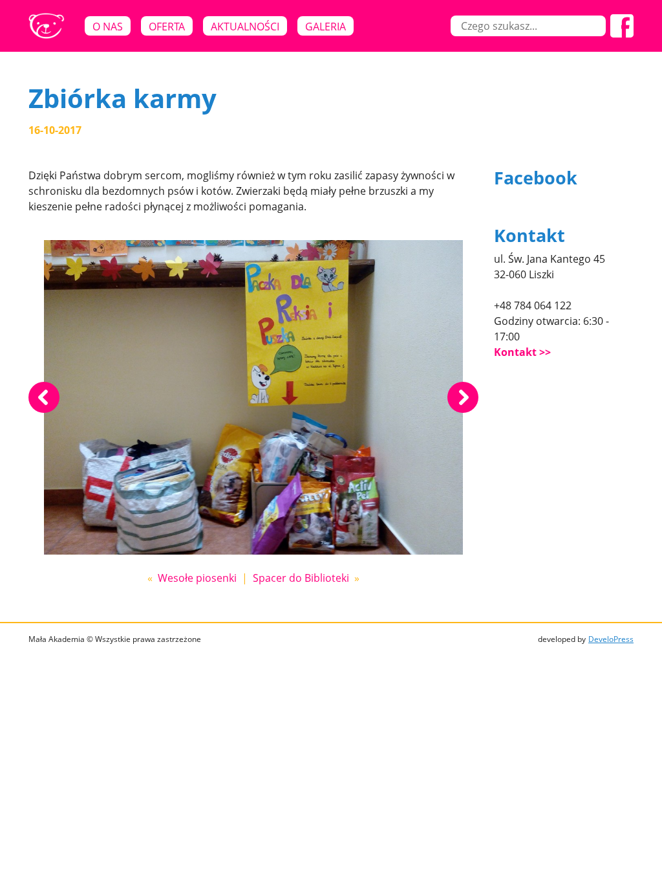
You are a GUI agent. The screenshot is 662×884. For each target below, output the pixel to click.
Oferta (167, 26)
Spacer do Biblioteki (301, 578)
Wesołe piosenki (197, 578)
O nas (107, 26)
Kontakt (515, 352)
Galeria (325, 26)
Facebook (535, 178)
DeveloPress (611, 639)
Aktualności (245, 26)
